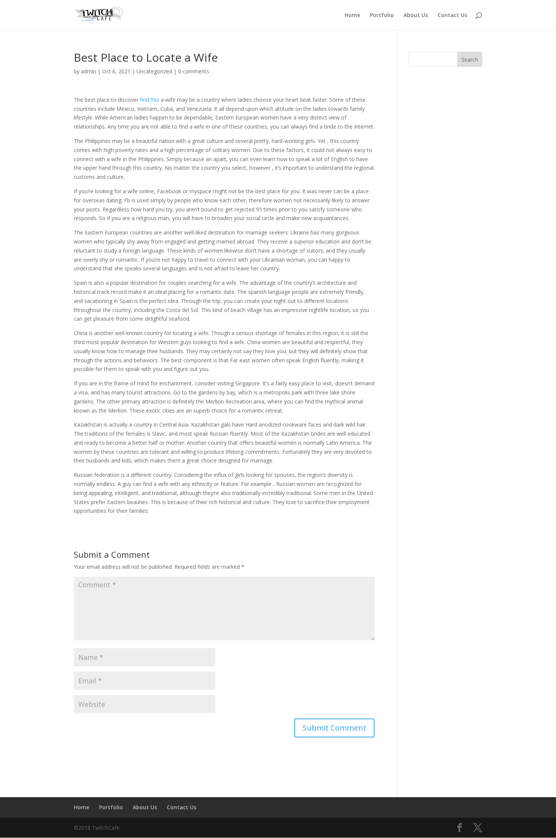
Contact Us (452, 15)
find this (149, 99)
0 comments (193, 71)
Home (352, 15)
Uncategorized (154, 71)
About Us (416, 15)
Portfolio (382, 15)
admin (88, 71)
